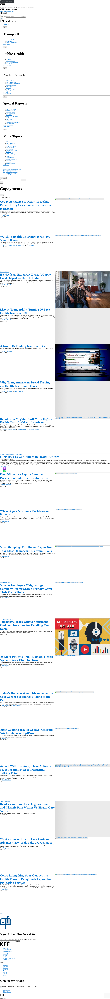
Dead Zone (9, 119)
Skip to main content (7, 1)
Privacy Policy (7, 992)
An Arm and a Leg (11, 85)
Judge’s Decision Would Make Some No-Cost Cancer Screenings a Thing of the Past (26, 696)
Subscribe (2, 11)
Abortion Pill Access (8, 175)
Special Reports (7, 93)
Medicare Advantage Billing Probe (12, 169)
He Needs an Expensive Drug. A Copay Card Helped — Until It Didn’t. (25, 276)
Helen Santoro (5, 738)
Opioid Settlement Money (9, 173)
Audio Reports (7, 65)
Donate (13, 11)
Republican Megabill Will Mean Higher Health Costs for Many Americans (26, 420)
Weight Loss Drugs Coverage (10, 172)
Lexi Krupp (5, 245)
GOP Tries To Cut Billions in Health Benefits (29, 456)
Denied (8, 120)
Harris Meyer (5, 665)
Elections (8, 142)
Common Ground (10, 110)
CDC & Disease (10, 61)
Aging (8, 156)
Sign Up (18, 941)
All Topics (6, 165)
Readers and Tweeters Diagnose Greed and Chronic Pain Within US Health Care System (27, 807)
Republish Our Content (9, 958)
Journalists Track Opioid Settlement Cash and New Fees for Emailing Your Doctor (25, 625)
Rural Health (9, 153)
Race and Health (10, 155)
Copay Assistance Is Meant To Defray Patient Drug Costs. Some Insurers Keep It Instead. (26, 205)
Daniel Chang (5, 215)
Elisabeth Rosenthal (7, 284)
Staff (4, 956)
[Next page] (1, 915)
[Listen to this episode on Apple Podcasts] (4, 469)
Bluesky (5, 972)
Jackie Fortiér (21, 245)
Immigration (9, 149)
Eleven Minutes (10, 123)
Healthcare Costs (10, 143)
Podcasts (5, 948)
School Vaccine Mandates (9, 170)
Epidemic (8, 91)
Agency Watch (10, 39)
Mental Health (10, 157)
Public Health (6, 44)
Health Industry (10, 147)
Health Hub (9, 86)
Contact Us (6, 959)
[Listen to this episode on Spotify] (4, 472)
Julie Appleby (12, 429)
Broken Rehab (10, 118)
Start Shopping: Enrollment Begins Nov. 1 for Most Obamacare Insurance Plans (26, 549)
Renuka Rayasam (21, 429)
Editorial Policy (7, 990)
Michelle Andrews (16, 705)
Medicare (8, 160)
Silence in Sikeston (11, 89)
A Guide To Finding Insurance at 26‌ (23, 346)
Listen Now (3, 466)
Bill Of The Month (11, 109)
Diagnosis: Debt (10, 112)
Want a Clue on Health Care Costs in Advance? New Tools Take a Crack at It (26, 840)
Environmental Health (12, 62)
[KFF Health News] (8, 10)
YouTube (5, 966)
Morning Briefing (7, 951)
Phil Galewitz (5, 429)
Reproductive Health (11, 150)
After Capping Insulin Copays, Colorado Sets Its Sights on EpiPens (26, 731)
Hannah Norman (12, 245)
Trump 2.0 (6, 24)
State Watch (9, 41)
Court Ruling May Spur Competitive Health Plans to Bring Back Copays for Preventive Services (25, 879)
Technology (9, 152)
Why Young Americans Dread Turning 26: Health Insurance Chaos (25, 384)
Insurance (8, 144)
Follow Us (8, 11)
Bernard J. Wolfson (34, 429)
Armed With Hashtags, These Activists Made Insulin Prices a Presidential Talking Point (25, 769)
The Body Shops (10, 113)
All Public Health (7, 64)
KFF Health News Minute (13, 83)
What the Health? (10, 80)
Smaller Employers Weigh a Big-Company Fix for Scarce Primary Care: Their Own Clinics (26, 588)
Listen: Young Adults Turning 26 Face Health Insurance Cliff (25, 311)
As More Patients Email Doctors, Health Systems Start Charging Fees (26, 658)
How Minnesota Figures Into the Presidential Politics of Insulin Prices (24, 476)
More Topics (6, 126)
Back (5, 27)
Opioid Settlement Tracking (13, 122)
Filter (2, 194)
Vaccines (8, 59)
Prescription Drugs (11, 146)
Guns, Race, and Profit (12, 116)
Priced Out (9, 115)
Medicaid (8, 162)
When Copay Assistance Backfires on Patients (24, 512)
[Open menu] (0, 15)
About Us (5, 954)
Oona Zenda (30, 245)
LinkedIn (5, 968)
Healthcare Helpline (11, 82)
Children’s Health (10, 163)
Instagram (5, 965)
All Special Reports (8, 125)
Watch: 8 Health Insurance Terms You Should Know (25, 238)
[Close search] (1, 19)
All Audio (5, 92)
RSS (4, 975)
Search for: (3, 16)
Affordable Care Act (11, 159)
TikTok (5, 973)
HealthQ (8, 88)
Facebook (5, 969)
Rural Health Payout (11, 42)
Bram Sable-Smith (6, 484)
